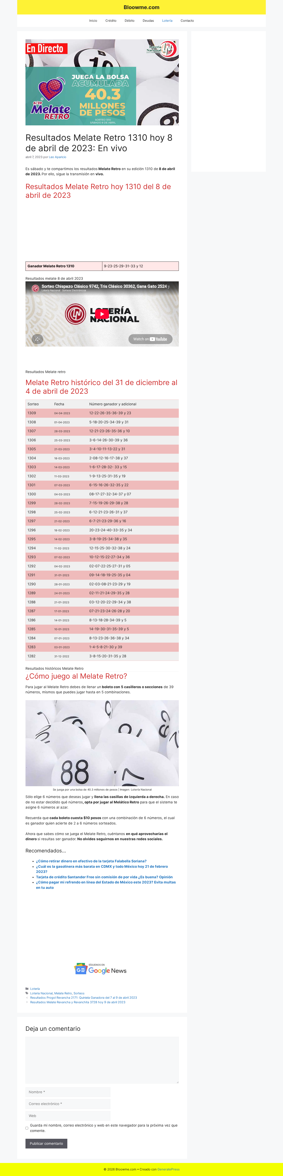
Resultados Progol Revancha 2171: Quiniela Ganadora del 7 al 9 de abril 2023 (83, 997)
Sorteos (79, 993)
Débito (129, 21)
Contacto (187, 21)
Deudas (148, 21)
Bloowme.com (142, 7)
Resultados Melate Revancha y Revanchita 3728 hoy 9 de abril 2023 (77, 1002)
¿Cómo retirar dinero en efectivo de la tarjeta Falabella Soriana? (91, 861)
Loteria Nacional (41, 993)
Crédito (110, 21)
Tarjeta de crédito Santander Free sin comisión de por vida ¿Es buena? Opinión (104, 877)
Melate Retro (63, 993)
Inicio (93, 21)
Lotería (167, 21)
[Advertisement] (102, 233)
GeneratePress (168, 1169)
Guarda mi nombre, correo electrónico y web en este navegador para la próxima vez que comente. (104, 1128)
